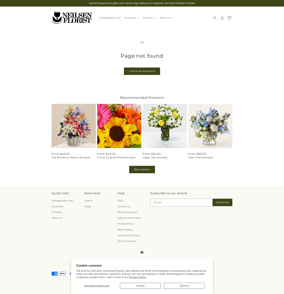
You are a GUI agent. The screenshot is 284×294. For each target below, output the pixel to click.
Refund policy (125, 229)
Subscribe (222, 202)
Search (88, 200)
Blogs (87, 206)
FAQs (120, 200)
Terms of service (126, 241)
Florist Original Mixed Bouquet (116, 157)
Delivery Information (129, 217)
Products (57, 212)
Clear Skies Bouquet (200, 157)
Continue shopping (142, 71)
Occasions (57, 206)
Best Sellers (142, 169)
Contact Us (123, 206)
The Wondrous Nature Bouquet (71, 157)
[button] (132, 17)
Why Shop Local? (127, 212)
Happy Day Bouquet (155, 157)
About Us (57, 217)
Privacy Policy (137, 277)
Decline (184, 285)
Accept (140, 285)
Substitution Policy (128, 235)
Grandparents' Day (62, 200)
